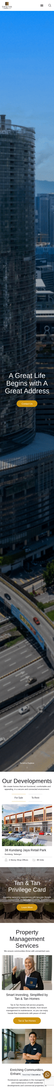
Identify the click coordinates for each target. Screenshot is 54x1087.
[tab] (19, 797)
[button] (41, 5)
